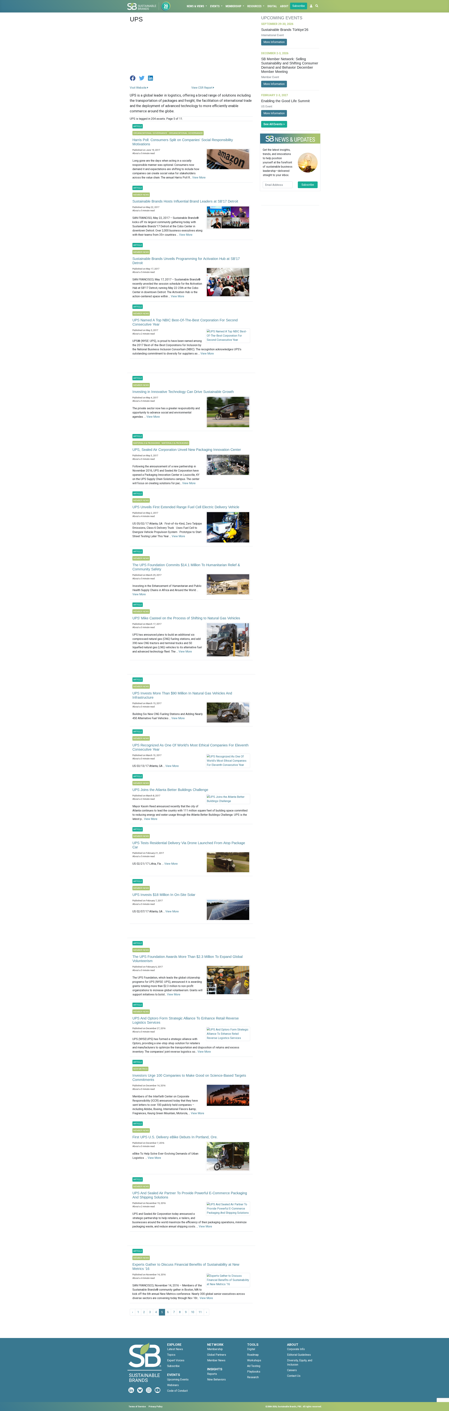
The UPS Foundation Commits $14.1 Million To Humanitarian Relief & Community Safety (186, 567)
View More (199, 177)
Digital (272, 6)
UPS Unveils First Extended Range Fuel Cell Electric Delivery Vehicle (185, 507)
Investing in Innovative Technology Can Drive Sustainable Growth (183, 392)
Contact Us (293, 1375)
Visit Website (138, 87)
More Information (274, 42)
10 (192, 1312)
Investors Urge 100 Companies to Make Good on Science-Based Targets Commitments (189, 1078)
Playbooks (253, 1371)
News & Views (196, 6)
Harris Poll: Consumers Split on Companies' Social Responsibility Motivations (182, 142)
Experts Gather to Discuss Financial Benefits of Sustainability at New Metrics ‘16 (185, 1267)
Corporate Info (296, 1349)
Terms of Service (137, 1406)
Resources (254, 6)
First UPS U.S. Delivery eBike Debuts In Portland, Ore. (175, 1137)
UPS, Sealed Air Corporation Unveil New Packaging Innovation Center (186, 450)
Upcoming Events (178, 1379)
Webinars (173, 1385)
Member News (216, 1360)
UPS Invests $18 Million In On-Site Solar (163, 895)
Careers (292, 1370)
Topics (171, 1354)
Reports (212, 1374)
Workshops (254, 1360)
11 (200, 1312)
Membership (234, 6)
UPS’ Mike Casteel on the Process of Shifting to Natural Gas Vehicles (186, 618)
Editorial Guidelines (299, 1354)
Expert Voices (175, 1360)
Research (253, 1377)
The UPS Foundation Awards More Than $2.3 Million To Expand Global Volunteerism (187, 959)
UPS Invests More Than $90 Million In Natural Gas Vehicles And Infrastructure (182, 695)
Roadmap (253, 1354)
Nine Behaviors (216, 1379)
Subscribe (298, 6)
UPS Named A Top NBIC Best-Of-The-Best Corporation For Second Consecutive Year (185, 322)
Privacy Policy (155, 1406)
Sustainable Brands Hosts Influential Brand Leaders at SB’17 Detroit (185, 201)
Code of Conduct (177, 1390)
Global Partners (216, 1354)
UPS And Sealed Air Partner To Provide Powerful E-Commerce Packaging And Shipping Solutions (189, 1195)
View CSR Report (202, 87)
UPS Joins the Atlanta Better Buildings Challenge (170, 790)
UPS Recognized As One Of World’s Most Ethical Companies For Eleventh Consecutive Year (190, 747)
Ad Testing (253, 1366)
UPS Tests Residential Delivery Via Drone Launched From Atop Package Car (188, 845)
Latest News (175, 1349)
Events (215, 6)
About (284, 6)
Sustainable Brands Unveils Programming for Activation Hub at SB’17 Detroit (186, 261)
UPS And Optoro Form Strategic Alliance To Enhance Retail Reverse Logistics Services (185, 1020)
